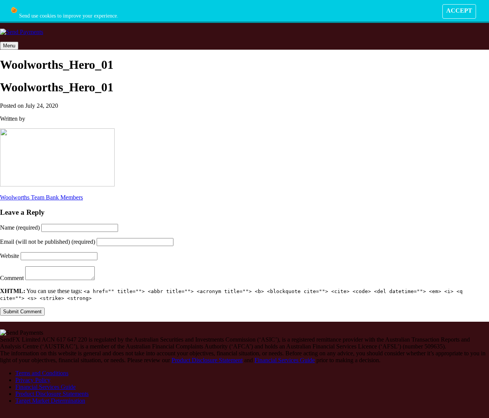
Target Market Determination (50, 400)
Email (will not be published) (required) (48, 241)
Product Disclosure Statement (207, 360)
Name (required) (20, 227)
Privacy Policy (32, 380)
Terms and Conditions (41, 373)
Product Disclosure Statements (52, 393)
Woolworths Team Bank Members (41, 197)
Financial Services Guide (284, 360)
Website (10, 256)
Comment (12, 278)
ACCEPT (459, 10)
